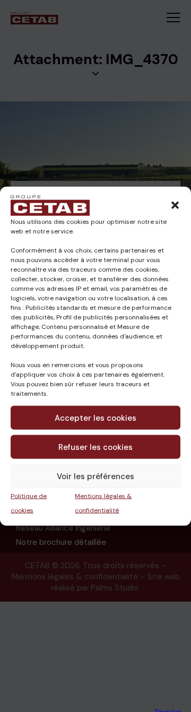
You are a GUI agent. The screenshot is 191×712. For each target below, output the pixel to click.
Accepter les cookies (95, 417)
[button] (175, 205)
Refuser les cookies (95, 446)
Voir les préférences (95, 476)
